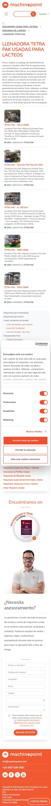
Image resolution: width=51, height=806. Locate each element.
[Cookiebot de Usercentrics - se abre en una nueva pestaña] (36, 344)
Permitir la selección (25, 450)
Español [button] (43, 14)
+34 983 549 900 (13, 767)
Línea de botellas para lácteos (19, 324)
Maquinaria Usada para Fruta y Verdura (20, 483)
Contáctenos (38, 801)
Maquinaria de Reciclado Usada (17, 475)
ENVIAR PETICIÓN (25, 732)
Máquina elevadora (14, 339)
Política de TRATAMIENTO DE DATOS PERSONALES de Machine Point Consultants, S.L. (28, 722)
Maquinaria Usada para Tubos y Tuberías (21, 467)
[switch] (44, 402)
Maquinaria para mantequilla (16, 312)
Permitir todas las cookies (25, 440)
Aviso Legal (7, 797)
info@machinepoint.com (14, 761)
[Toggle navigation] (6, 14)
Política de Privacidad (11, 794)
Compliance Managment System (15, 800)
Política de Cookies (9, 802)
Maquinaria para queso (14, 316)
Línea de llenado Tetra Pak (18, 332)
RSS (4, 792)
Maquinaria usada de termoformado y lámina (23, 479)
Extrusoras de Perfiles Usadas (16, 471)
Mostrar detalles (34, 431)
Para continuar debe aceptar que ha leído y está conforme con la (27, 720)
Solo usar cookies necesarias (25, 459)
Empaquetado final (12, 335)
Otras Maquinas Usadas (14, 487)
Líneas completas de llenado (16, 320)
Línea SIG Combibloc (15, 328)
